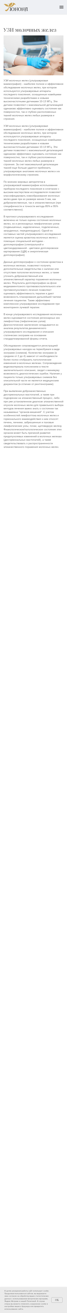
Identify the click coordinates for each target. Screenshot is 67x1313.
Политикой (31, 1301)
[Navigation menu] (61, 7)
